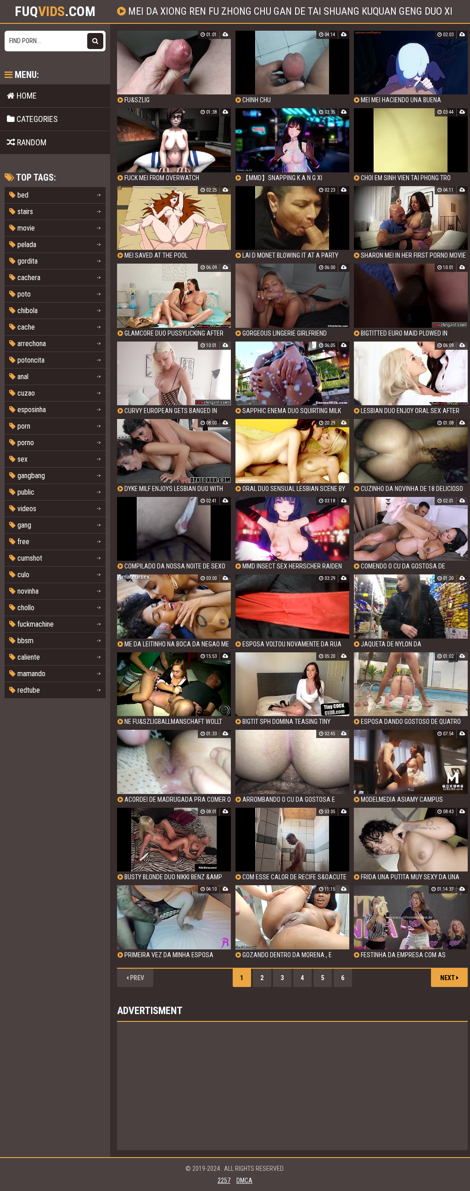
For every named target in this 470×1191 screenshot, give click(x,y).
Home (26, 95)
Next (448, 977)
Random (30, 142)
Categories (36, 119)
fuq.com (55, 11)
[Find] (95, 41)
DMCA (244, 1180)
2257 (224, 1180)
